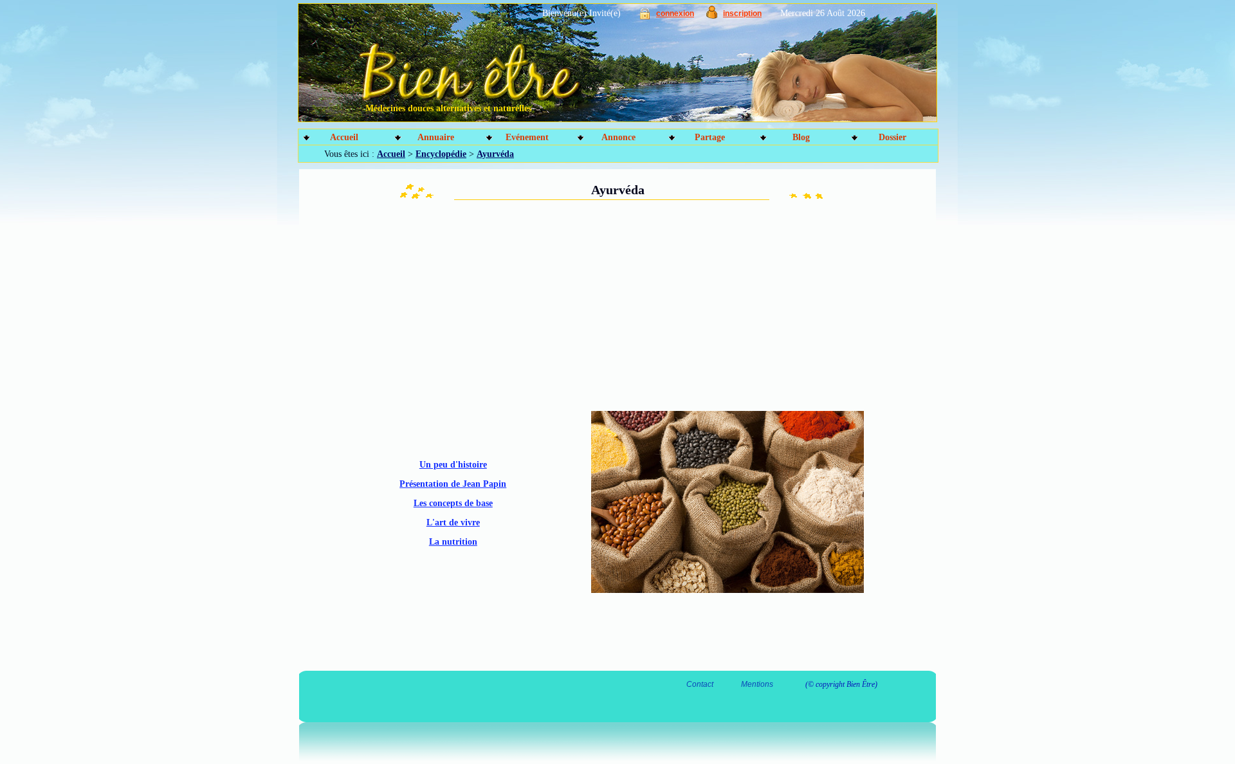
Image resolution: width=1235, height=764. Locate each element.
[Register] (711, 16)
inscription (742, 13)
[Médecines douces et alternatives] (589, 67)
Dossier (892, 137)
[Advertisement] (489, 304)
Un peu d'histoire (453, 464)
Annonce (618, 137)
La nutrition (453, 542)
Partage (710, 137)
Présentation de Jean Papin (452, 484)
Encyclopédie (441, 154)
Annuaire (435, 137)
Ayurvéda (495, 154)
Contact (699, 684)
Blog (801, 137)
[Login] (644, 16)
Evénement (527, 137)
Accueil (344, 137)
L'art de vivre (453, 522)
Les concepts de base (453, 503)
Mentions (757, 684)
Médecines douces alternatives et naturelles (448, 108)
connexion (675, 13)
